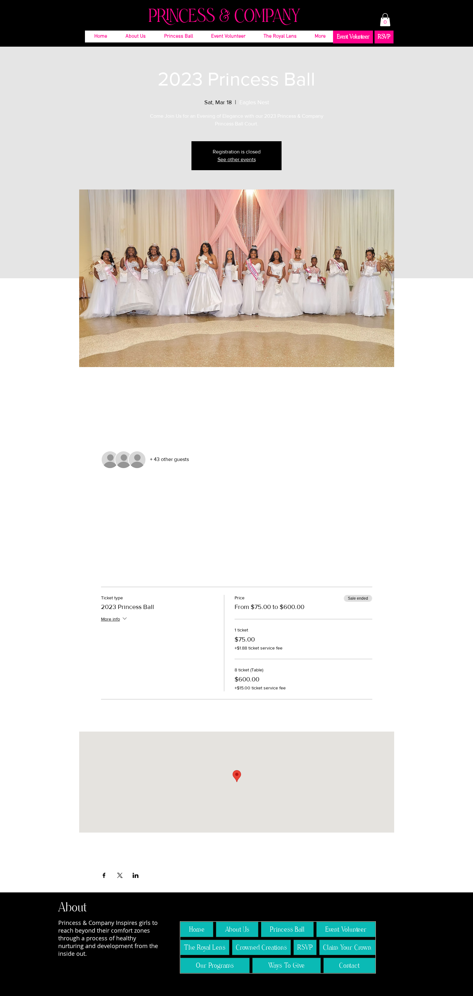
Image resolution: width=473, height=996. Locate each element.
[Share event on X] (120, 875)
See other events (237, 159)
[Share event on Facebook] (104, 875)
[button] (385, 19)
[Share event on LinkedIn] (136, 875)
